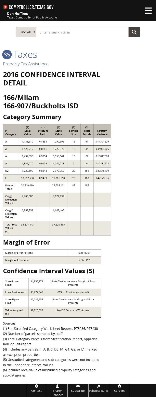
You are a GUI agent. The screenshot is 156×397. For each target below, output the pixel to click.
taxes (23, 54)
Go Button (134, 32)
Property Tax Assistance (26, 64)
